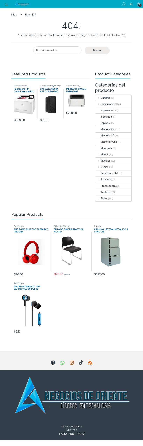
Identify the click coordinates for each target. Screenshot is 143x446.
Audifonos (19, 226)
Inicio (14, 14)
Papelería (106, 179)
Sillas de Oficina (61, 226)
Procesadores (109, 185)
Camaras (105, 97)
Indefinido (106, 116)
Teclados (106, 192)
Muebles (105, 160)
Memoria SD (107, 135)
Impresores (107, 110)
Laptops (105, 122)
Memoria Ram (108, 129)
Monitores (106, 148)
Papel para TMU (110, 173)
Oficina (57, 85)
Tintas (104, 198)
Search (124, 4)
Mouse (104, 154)
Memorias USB (109, 141)
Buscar (97, 50)
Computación (20, 85)
